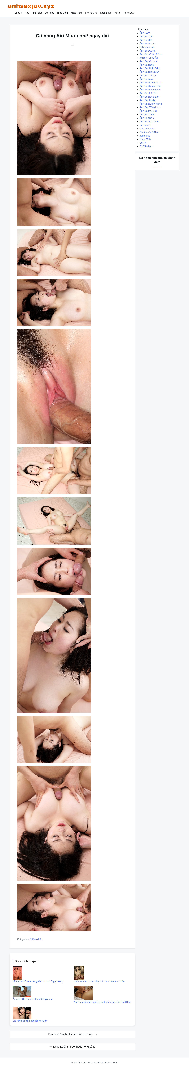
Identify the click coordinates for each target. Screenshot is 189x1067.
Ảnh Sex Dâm (147, 65)
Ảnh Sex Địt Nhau (149, 121)
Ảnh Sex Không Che (150, 86)
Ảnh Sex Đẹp (147, 118)
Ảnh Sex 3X (146, 40)
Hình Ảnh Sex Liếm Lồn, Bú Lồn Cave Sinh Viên (99, 981)
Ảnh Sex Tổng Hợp (150, 107)
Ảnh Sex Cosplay (149, 61)
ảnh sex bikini (147, 47)
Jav (27, 13)
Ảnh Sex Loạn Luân (150, 89)
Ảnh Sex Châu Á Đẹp (151, 54)
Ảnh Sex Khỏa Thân (150, 82)
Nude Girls (145, 139)
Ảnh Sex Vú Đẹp (148, 111)
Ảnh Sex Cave (147, 50)
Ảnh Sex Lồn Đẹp (149, 93)
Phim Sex (128, 13)
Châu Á (18, 13)
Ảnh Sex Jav (146, 79)
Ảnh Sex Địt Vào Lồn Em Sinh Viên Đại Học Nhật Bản (102, 1002)
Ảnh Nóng (145, 33)
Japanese (145, 135)
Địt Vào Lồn (36, 939)
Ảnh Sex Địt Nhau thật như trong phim (32, 999)
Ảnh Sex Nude (147, 100)
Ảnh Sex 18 (146, 36)
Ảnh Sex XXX (147, 114)
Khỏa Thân (76, 13)
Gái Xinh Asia (147, 128)
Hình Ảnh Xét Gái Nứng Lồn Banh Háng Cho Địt (38, 981)
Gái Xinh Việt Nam (149, 132)
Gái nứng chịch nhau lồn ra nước (30, 1020)
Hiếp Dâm (62, 13)
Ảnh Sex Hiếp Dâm (150, 68)
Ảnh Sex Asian (147, 43)
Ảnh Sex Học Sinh (149, 72)
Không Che (91, 13)
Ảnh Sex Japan (148, 75)
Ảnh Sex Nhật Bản (149, 96)
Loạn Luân (105, 13)
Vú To (117, 13)
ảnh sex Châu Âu (149, 58)
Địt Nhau (49, 13)
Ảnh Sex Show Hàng (151, 104)
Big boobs (145, 125)
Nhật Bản (37, 13)
